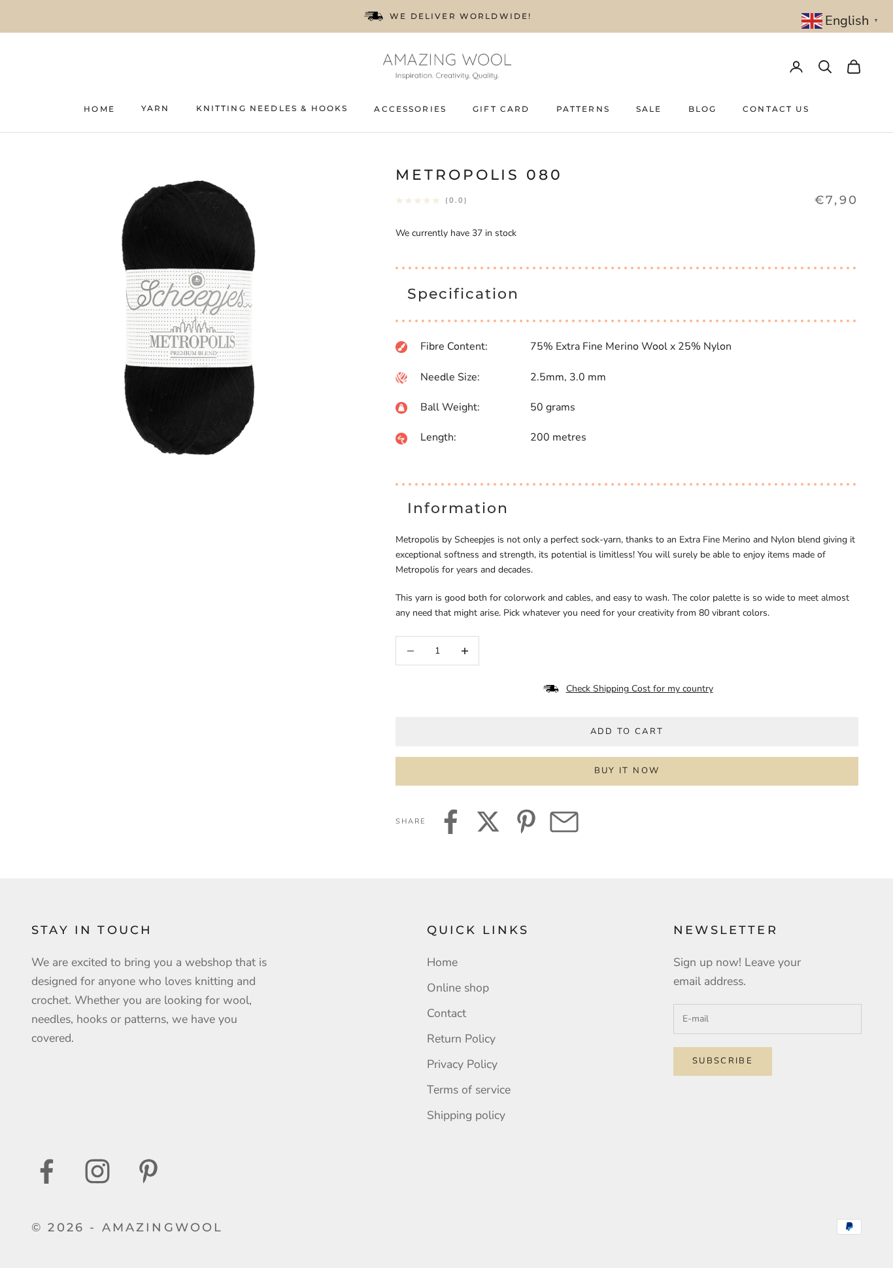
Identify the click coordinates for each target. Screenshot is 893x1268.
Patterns (583, 109)
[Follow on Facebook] (46, 1171)
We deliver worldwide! (460, 16)
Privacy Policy (462, 1064)
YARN (155, 108)
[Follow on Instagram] (97, 1171)
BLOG (702, 109)
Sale (649, 109)
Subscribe (722, 1061)
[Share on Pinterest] (526, 822)
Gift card (501, 109)
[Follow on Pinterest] (148, 1171)
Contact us (776, 109)
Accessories (410, 109)
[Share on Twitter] (488, 822)
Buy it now (627, 770)
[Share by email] (564, 822)
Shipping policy (466, 1115)
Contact (446, 1013)
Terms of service (469, 1089)
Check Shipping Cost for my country (639, 688)
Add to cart (627, 731)
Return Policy (461, 1038)
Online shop (458, 987)
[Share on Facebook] (450, 822)
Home (99, 109)
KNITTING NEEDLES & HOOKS (272, 108)
